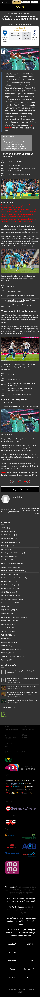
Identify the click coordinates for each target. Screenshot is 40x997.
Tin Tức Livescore (7, 631)
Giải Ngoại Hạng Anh (14, 13)
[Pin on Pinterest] (25, 481)
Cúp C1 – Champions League (10, 563)
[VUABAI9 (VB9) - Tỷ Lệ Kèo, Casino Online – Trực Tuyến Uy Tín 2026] (20, 7)
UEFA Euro (4, 638)
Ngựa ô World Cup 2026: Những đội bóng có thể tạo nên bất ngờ (22, 679)
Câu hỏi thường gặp (16, 907)
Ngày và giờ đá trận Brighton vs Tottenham (17, 142)
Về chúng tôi (10, 887)
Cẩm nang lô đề (6, 549)
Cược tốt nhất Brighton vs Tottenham (15, 149)
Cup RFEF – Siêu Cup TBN (9, 574)
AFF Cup (4, 528)
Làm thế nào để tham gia (15, 918)
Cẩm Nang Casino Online (9, 542)
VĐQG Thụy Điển (6, 653)
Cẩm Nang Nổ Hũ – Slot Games (11, 553)
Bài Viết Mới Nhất (7, 531)
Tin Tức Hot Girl (6, 628)
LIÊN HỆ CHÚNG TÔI (7, 2)
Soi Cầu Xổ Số (6, 624)
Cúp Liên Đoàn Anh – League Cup (12, 571)
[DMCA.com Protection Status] (4, 714)
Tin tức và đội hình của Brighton (13, 144)
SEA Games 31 (6, 613)
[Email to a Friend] (21, 481)
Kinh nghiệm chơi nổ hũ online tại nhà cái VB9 (21, 686)
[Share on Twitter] (18, 481)
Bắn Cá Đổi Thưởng (7, 535)
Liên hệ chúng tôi (12, 898)
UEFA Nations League (8, 642)
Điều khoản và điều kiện (15, 930)
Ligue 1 (3, 606)
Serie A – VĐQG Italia (8, 621)
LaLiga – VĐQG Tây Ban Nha (10, 599)
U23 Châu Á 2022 (7, 635)
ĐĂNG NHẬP (25, 2)
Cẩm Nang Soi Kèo (7, 556)
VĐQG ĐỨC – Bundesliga (9, 649)
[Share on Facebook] (14, 481)
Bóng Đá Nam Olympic (8, 538)
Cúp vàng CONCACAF (8, 581)
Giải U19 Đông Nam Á (8, 592)
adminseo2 (29, 24)
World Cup (4, 660)
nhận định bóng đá (23, 490)
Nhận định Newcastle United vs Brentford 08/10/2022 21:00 (29, 511)
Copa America (5, 560)
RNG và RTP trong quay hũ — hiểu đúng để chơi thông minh (22, 672)
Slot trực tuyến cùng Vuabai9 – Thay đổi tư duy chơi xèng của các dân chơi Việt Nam (22, 693)
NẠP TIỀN (17, 2)
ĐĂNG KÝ (34, 2)
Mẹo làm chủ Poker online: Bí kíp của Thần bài (22, 700)
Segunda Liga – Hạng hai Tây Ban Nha (13, 617)
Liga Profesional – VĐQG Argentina (12, 603)
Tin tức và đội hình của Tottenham (14, 146)
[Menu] (2, 7)
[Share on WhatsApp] (11, 481)
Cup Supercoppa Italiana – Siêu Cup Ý (13, 578)
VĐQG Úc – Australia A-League (11, 656)
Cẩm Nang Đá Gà (6, 546)
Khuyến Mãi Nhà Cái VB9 (9, 596)
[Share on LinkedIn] (28, 481)
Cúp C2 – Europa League (9, 567)
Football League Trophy (9, 585)
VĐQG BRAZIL (6, 646)
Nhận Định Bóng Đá (26, 13)
